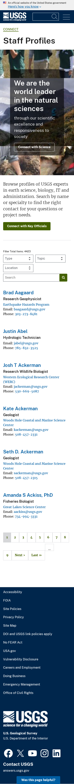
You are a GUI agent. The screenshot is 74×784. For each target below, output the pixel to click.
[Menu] (66, 17)
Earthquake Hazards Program (26, 304)
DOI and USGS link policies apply (27, 634)
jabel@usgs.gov (26, 343)
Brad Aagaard (18, 292)
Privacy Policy (13, 617)
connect (11, 29)
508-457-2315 (26, 478)
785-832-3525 (26, 348)
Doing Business (14, 676)
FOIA (7, 600)
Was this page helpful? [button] (38, 780)
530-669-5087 (27, 391)
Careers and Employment (21, 667)
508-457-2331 (26, 434)
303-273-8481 (26, 314)
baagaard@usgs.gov (29, 309)
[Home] (14, 20)
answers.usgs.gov (16, 770)
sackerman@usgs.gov (31, 473)
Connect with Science (34, 147)
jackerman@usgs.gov (30, 386)
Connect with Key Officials (27, 226)
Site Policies (12, 609)
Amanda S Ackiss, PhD (28, 495)
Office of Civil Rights (18, 693)
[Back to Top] (59, 769)
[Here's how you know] (37, 5)
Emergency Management (21, 684)
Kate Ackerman (20, 408)
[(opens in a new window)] (8, 753)
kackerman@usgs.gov (31, 430)
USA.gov (9, 651)
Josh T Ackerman (22, 365)
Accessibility (12, 592)
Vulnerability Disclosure (20, 659)
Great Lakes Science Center (24, 507)
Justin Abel (15, 331)
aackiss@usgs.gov (28, 512)
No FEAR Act (12, 642)
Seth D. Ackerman (23, 451)
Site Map (9, 625)
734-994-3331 (26, 516)
